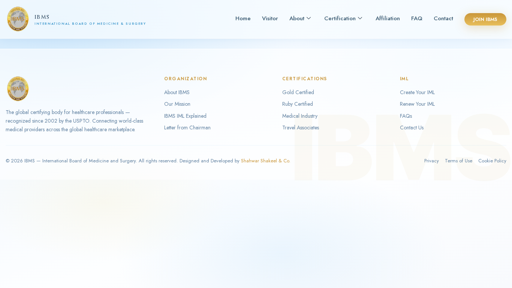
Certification (340, 18)
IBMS (42, 17)
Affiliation (388, 18)
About (296, 18)
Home (243, 18)
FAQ (416, 18)
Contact (443, 18)
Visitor (270, 18)
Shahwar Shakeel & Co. (265, 160)
